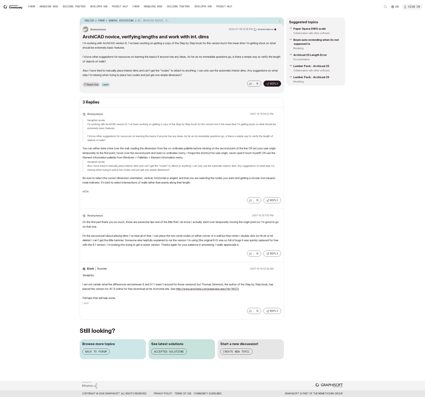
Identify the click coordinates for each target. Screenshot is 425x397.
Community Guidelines (208, 393)
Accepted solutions (169, 351)
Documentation (301, 59)
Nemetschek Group (330, 393)
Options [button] (279, 20)
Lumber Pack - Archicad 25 (311, 66)
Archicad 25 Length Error (310, 55)
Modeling (298, 48)
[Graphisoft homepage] (329, 385)
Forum (31, 6)
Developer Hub (98, 6)
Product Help (120, 6)
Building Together (74, 6)
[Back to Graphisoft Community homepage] (13, 6)
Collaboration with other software (311, 33)
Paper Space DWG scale (309, 28)
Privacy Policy (163, 393)
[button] (250, 83)
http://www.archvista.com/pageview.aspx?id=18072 (207, 288)
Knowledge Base (49, 6)
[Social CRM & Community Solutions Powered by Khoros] (89, 384)
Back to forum (96, 351)
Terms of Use (182, 393)
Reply (274, 83)
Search (385, 6)
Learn (106, 84)
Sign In (414, 6)
